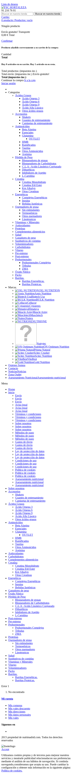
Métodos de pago (24, 432)
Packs (18, 274)
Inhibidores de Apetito (34, 172)
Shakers (26, 117)
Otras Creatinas (30, 191)
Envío (18, 395)
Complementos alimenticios (30, 231)
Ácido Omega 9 (30, 104)
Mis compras (15, 705)
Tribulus (26, 265)
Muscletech (36, 315)
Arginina (27, 154)
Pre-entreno (21, 253)
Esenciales (27, 132)
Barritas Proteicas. (32, 284)
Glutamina (27, 135)
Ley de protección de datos (29, 451)
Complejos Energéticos (34, 197)
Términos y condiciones (28, 414)
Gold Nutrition (42, 362)
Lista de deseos (9, 4)
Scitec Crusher (42, 352)
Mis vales (13, 717)
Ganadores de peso (25, 237)
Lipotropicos (29, 219)
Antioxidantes (22, 225)
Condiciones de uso (25, 460)
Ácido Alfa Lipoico (32, 107)
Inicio (11, 392)
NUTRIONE (39, 321)
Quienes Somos (16, 365)
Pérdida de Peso (24, 157)
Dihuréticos (28, 169)
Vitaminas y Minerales (27, 222)
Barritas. (19, 278)
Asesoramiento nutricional (37, 377)
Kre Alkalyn (28, 188)
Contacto (13, 368)
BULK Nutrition (45, 299)
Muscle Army (40, 312)
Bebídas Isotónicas (32, 203)
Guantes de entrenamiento (36, 120)
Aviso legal (21, 404)
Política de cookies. (11, 770)
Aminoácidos (22, 126)
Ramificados (29, 144)
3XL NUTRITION (49, 290)
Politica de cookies (25, 469)
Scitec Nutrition (43, 355)
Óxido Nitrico (22, 271)
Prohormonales (23, 259)
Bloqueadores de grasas (35, 160)
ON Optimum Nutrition (56, 346)
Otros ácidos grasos (32, 110)
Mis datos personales (19, 714)
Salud (18, 234)
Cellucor (31, 302)
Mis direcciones (16, 711)
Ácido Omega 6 (30, 101)
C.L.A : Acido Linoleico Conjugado (41, 166)
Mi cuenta (7, 698)
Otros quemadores (32, 216)
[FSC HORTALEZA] (14, 7)
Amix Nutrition (43, 293)
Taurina (26, 148)
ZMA (25, 268)
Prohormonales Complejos (36, 262)
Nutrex (29, 318)
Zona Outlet (14, 374)
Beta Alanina (29, 129)
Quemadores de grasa (27, 206)
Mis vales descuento (19, 708)
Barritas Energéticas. (33, 281)
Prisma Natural (42, 349)
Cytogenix (35, 305)
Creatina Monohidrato (34, 182)
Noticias (17, 371)
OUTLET (34, 138)
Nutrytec (41, 343)
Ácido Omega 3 (30, 98)
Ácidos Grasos (23, 95)
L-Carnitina (28, 175)
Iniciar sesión (8, 83)
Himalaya (33, 309)
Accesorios (21, 113)
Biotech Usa (38, 296)
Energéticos (21, 194)
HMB (25, 141)
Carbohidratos (22, 247)
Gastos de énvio (24, 441)
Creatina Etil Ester (32, 185)
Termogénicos (29, 213)
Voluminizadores (24, 244)
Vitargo (19, 250)
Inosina (26, 200)
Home (11, 389)
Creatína (19, 178)
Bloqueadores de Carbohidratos (39, 163)
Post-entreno (22, 256)
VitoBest (32, 359)
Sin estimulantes (31, 209)
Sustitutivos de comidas (28, 240)
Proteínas (20, 228)
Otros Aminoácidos (32, 151)
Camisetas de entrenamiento (37, 123)
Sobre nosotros (23, 423)
